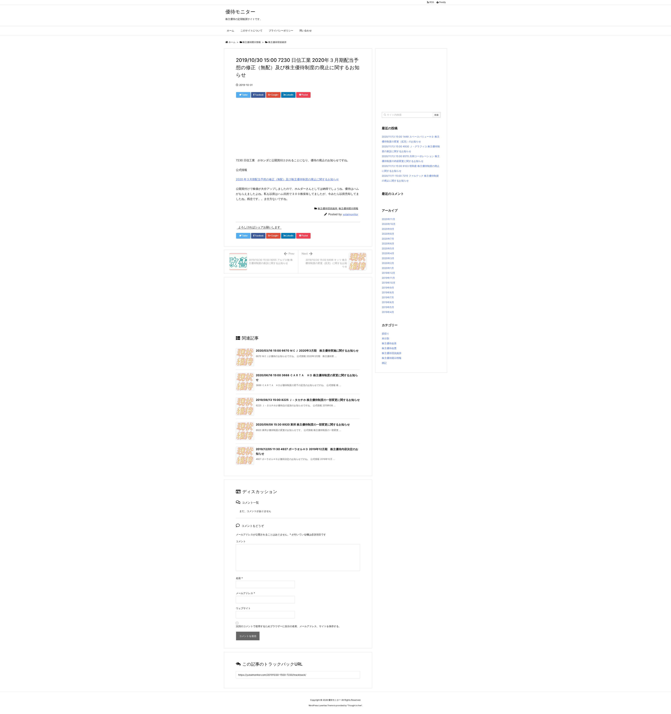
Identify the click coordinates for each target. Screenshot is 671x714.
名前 (239, 578)
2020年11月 (388, 219)
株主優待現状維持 (277, 42)
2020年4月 (388, 253)
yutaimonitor (350, 214)
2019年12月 (388, 272)
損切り (385, 333)
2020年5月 (388, 248)
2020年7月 (388, 238)
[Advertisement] (298, 129)
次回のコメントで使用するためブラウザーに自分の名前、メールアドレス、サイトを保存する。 (288, 626)
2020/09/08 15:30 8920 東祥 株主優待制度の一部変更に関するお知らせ (303, 424)
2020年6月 (388, 243)
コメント (241, 541)
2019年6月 (388, 302)
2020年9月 (388, 228)
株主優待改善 (389, 343)
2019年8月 (388, 292)
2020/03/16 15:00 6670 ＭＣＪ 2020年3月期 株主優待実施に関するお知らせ (307, 350)
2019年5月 (388, 307)
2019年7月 (388, 297)
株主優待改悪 (389, 348)
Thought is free (354, 705)
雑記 (384, 362)
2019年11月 (388, 277)
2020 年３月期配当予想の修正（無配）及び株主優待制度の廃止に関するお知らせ (287, 179)
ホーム (232, 42)
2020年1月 (388, 267)
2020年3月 (388, 258)
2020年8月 (388, 233)
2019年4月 (388, 312)
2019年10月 (388, 282)
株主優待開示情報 (252, 42)
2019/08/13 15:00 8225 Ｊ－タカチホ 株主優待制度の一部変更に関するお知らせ (308, 400)
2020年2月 (388, 263)
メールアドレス (245, 593)
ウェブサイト (243, 608)
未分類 (385, 338)
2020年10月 (388, 223)
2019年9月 (388, 287)
